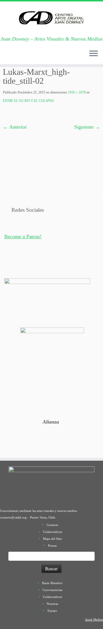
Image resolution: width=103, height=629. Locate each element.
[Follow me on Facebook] (24, 56)
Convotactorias (52, 590)
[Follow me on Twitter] (18, 56)
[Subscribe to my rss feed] (6, 56)
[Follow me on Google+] (29, 56)
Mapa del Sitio (52, 538)
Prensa (52, 545)
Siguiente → (87, 127)
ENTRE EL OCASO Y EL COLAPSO (28, 101)
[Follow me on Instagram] (35, 56)
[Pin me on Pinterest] (46, 56)
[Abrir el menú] (93, 53)
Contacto (52, 525)
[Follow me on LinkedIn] (52, 56)
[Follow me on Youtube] (41, 56)
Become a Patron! (22, 236)
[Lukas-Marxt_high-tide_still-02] (51, 158)
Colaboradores (52, 531)
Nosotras (52, 603)
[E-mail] (12, 56)
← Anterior (15, 127)
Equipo (52, 610)
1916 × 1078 (76, 92)
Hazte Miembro (52, 583)
